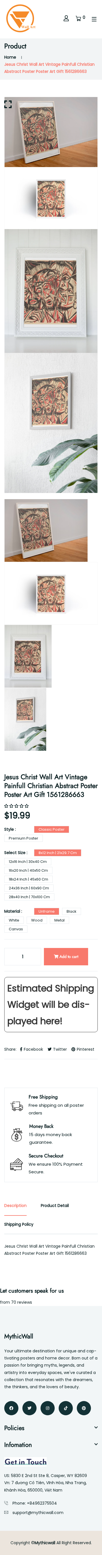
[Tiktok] (66, 1408)
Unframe (47, 911)
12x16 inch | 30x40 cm (28, 861)
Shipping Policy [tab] (18, 1224)
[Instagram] (48, 1408)
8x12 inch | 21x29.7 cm (58, 852)
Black (71, 911)
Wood (36, 920)
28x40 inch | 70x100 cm (29, 897)
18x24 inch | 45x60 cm (28, 879)
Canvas (16, 929)
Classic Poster (52, 829)
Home (10, 57)
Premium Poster (23, 838)
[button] (17, 806)
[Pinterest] (84, 1408)
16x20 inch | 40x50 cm (28, 870)
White (14, 920)
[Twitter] (29, 1408)
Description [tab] (15, 1205)
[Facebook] (11, 1408)
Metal (59, 920)
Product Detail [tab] (55, 1205)
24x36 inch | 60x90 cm (29, 888)
